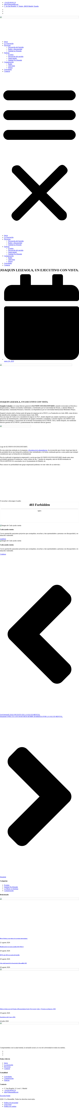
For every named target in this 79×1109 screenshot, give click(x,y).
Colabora (3, 539)
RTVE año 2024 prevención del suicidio (10, 955)
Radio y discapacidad (15, 49)
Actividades (8, 69)
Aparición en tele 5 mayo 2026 (8, 1017)
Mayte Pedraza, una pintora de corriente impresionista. (14, 938)
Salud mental (12, 58)
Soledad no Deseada (14, 51)
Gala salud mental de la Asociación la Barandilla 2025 (13, 963)
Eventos (10, 55)
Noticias (6, 53)
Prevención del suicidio (15, 56)
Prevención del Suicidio (16, 47)
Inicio (6, 42)
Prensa (10, 67)
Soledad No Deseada (15, 60)
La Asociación (8, 43)
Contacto (7, 71)
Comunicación (9, 62)
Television (11, 66)
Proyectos (7, 45)
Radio (10, 64)
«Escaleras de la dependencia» (38, 450)
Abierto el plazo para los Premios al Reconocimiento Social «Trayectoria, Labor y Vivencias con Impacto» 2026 (28, 1009)
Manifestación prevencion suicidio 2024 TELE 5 (12, 946)
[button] (39, 153)
